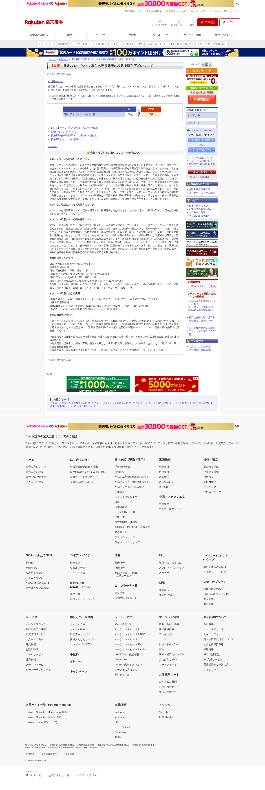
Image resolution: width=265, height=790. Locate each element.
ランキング (210, 486)
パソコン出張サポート (200, 215)
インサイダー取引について (158, 402)
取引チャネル (122, 674)
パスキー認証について (201, 157)
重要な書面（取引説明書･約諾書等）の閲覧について (202, 321)
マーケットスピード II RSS (130, 634)
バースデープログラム (38, 669)
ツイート (52, 146)
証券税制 (31, 659)
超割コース (76, 661)
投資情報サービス (36, 634)
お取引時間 (32, 649)
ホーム (52, 59)
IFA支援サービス (213, 659)
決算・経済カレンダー (171, 654)
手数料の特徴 (122, 466)
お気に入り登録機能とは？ (201, 309)
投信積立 (209, 476)
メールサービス (34, 654)
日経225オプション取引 (217, 593)
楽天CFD (164, 589)
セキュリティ (211, 634)
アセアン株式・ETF (170, 509)
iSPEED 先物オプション (128, 664)
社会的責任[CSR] (213, 644)
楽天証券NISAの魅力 (37, 587)
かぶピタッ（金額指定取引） (132, 481)
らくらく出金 (77, 629)
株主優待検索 (166, 629)
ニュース (164, 639)
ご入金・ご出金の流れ (200, 346)
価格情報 (120, 592)
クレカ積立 (210, 481)
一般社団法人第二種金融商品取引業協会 (112, 745)
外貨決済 (31, 644)
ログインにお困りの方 (201, 160)
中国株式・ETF (167, 504)
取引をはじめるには (170, 562)
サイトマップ (211, 669)
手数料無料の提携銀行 (200, 350)
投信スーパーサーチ (215, 491)
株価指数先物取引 (214, 588)
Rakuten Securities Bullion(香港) (44, 717)
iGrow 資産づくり (125, 624)
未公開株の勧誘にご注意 (202, 327)
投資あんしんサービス (82, 639)
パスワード (194, 123)
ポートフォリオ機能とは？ (201, 307)
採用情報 (209, 649)
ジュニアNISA (34, 577)
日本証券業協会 (39, 745)
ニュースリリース (214, 629)
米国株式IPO (166, 481)
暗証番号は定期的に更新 (202, 163)
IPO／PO (120, 517)
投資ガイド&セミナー (82, 476)
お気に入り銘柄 (168, 659)
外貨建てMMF (212, 471)
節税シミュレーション (82, 599)
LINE (117, 722)
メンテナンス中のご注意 (202, 192)
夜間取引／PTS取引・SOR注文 (132, 527)
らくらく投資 (77, 572)
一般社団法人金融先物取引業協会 (61, 745)
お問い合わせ (166, 686)
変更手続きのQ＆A (199, 205)
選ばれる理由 (211, 466)
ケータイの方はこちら (127, 669)
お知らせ (63, 59)
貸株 (117, 502)
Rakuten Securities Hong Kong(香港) (47, 712)
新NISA (30, 562)
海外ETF (164, 486)
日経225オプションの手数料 (66, 139)
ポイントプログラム (37, 624)
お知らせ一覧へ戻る (60, 73)
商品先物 (209, 599)
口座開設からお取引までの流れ (87, 471)
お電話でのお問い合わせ (202, 209)
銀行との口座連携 (36, 629)
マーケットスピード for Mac (131, 649)
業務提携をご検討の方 (216, 664)
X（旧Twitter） (55, 81)
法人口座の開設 (34, 481)
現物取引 (120, 471)
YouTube (120, 717)
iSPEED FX (121, 659)
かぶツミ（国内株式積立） (131, 486)
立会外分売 (121, 532)
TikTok (118, 737)
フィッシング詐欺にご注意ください (121, 402)
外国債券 (120, 567)
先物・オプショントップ (64, 131)
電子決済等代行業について (219, 639)
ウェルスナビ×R (79, 567)
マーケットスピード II (127, 629)
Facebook (120, 732)
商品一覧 (75, 593)
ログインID (194, 115)
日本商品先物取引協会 (86, 745)
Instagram (120, 712)
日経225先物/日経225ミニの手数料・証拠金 (74, 135)
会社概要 (209, 624)
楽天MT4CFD (167, 594)
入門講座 (164, 572)
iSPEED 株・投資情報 (127, 654)
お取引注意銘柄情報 (199, 189)
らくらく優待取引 (126, 496)
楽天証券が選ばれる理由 (84, 466)
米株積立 (164, 476)
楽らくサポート (168, 691)
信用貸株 (121, 506)
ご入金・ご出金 (34, 639)
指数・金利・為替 (169, 624)
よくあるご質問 (197, 212)
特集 (161, 649)
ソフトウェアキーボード (202, 130)
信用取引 (120, 491)
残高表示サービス (80, 634)
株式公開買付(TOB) (126, 522)
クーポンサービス (36, 664)
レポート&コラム (168, 644)
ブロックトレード (125, 537)
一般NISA (31, 567)
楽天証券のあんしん (81, 481)
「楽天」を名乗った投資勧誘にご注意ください (74, 402)
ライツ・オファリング (127, 542)
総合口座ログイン (36, 466)
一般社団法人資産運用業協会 (142, 745)
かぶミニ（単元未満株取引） (132, 476)
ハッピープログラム (81, 644)
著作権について (87, 406)
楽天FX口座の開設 (36, 476)
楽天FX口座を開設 (199, 177)
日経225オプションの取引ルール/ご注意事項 (74, 128)
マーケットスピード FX (128, 644)
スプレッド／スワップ (171, 567)
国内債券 (120, 562)
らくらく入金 (77, 624)
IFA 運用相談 (212, 654)
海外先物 (209, 604)
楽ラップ (75, 562)
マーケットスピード (126, 639)
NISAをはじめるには (37, 582)
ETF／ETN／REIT (125, 512)
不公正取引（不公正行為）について (194, 402)
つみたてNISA (34, 572)
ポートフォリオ (168, 664)
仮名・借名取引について (63, 406)
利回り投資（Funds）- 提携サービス (127, 574)
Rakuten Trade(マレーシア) (41, 722)
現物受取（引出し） (126, 597)
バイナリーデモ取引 (215, 571)
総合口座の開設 (34, 471)
